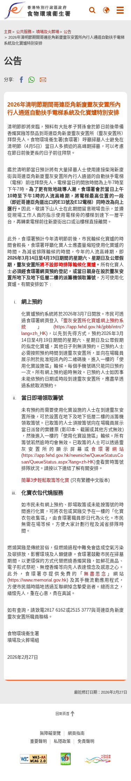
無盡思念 (95, 573)
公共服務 (23, 32)
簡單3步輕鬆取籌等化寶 (45, 480)
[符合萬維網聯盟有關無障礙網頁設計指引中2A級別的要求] (33, 759)
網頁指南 (76, 733)
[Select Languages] (106, 10)
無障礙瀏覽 (50, 733)
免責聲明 (86, 741)
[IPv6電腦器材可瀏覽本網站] (65, 758)
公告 (67, 32)
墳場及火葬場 (47, 32)
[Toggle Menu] (120, 10)
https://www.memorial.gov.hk (38, 580)
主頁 (8, 32)
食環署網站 (107, 449)
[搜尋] (92, 10)
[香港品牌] (97, 758)
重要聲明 (38, 741)
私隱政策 (62, 741)
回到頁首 (63, 714)
